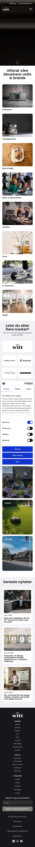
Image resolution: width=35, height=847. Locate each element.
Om (17, 734)
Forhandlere (17, 761)
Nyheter (17, 727)
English (17, 779)
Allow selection (17, 455)
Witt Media (17, 744)
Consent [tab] (6, 389)
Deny (17, 462)
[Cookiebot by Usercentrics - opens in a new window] (25, 383)
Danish (17, 783)
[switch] (30, 428)
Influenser (17, 771)
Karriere (17, 731)
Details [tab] (17, 389)
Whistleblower (18, 826)
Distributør (17, 768)
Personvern (17, 821)
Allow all (17, 449)
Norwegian (17, 790)
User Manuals (17, 747)
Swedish (18, 786)
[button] (30, 9)
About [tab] (29, 389)
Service (17, 750)
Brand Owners (17, 764)
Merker (17, 724)
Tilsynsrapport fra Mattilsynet (17, 831)
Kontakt (17, 740)
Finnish (17, 793)
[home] (6, 9)
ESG (17, 737)
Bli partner (17, 758)
